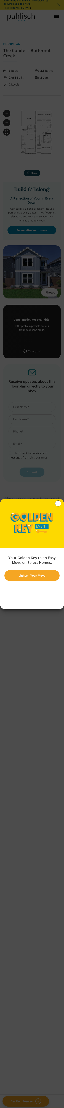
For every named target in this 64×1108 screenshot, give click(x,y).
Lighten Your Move (32, 575)
